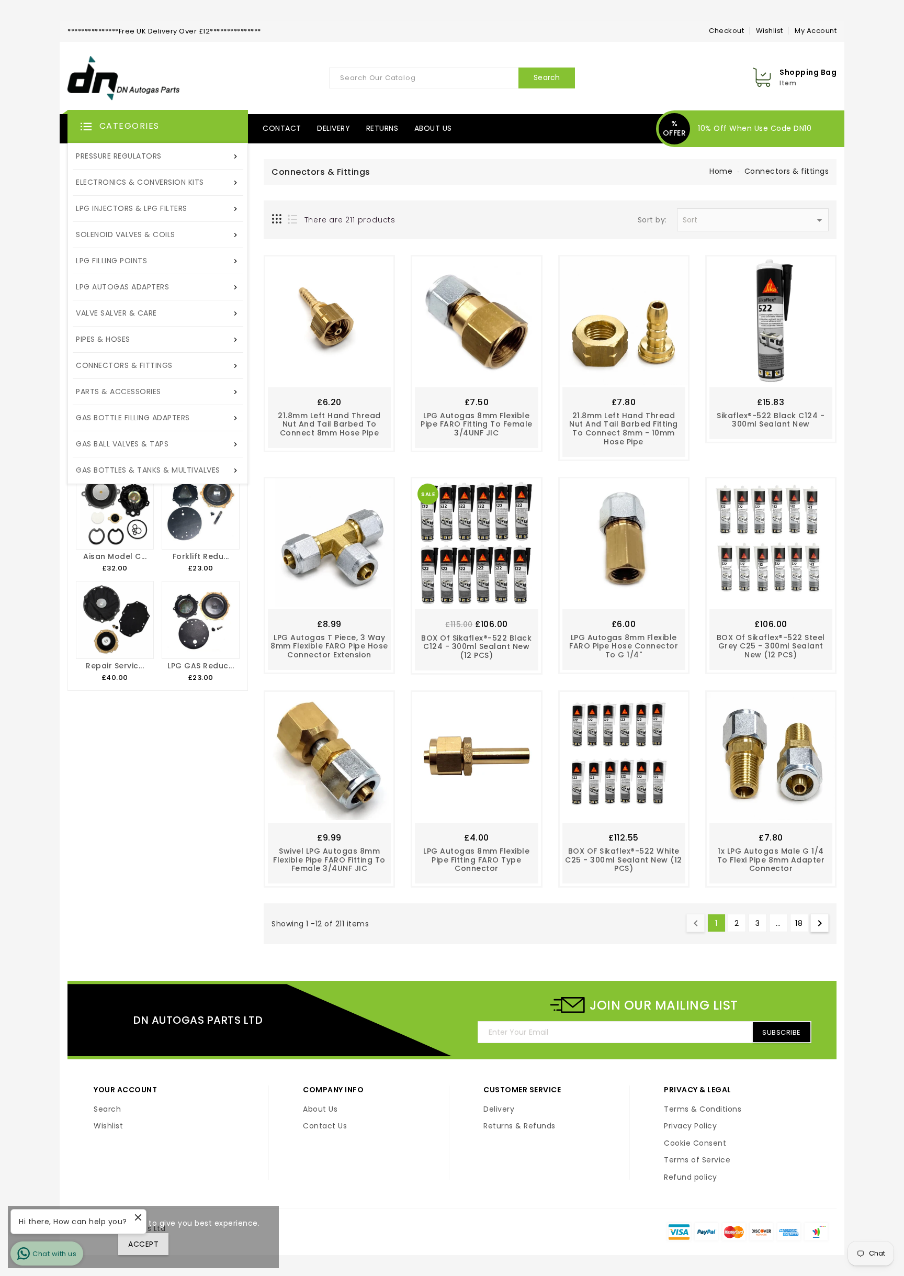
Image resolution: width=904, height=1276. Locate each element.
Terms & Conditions (702, 1109)
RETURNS (382, 128)
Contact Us (325, 1126)
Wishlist (769, 31)
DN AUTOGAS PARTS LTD (198, 1020)
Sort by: (652, 220)
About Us (320, 1109)
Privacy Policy (690, 1126)
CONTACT (282, 128)
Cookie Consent (695, 1143)
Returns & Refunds (519, 1126)
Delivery (498, 1109)
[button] (157, 126)
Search (107, 1109)
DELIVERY (333, 128)
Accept (143, 1244)
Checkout (726, 31)
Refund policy (690, 1177)
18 (799, 923)
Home (720, 171)
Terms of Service (697, 1160)
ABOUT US (433, 128)
